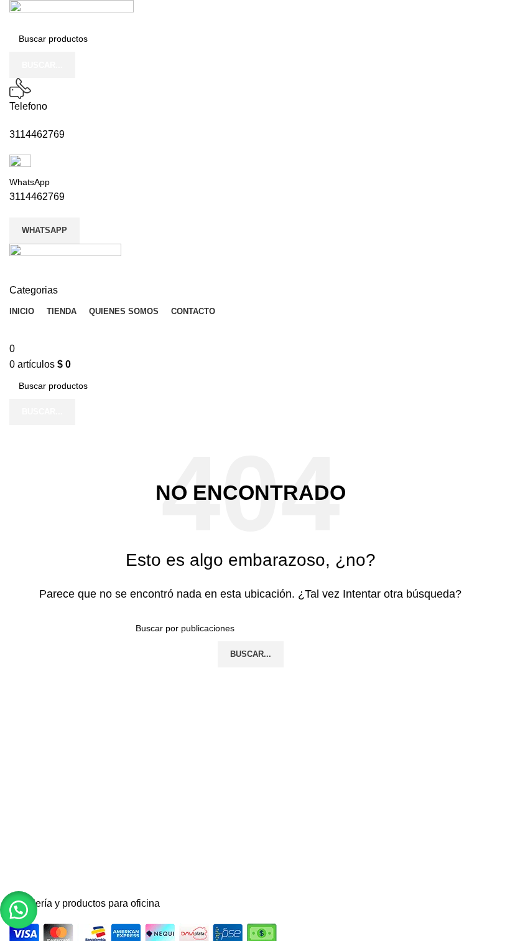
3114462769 (37, 134)
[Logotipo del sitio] (71, 12)
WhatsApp (29, 182)
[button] (18, 910)
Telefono (28, 106)
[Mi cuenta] (13, 274)
